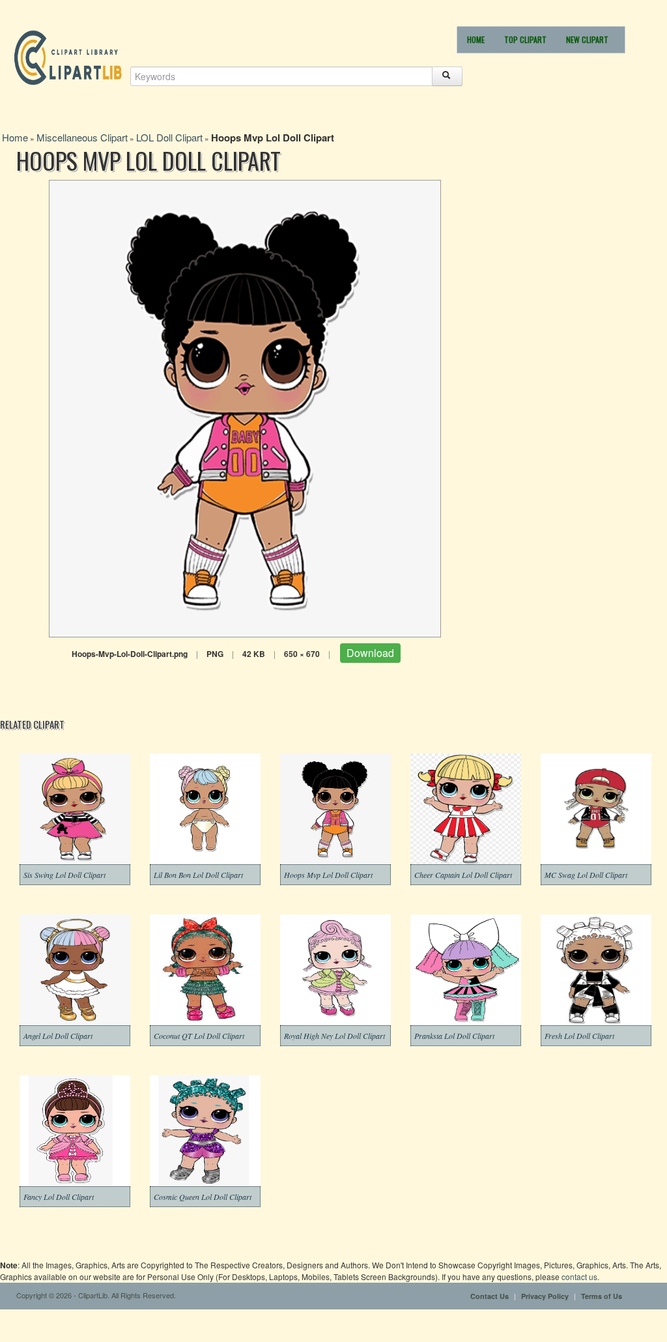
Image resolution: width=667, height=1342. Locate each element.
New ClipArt (587, 39)
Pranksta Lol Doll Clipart (454, 1035)
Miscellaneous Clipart (82, 137)
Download (370, 652)
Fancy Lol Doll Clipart (58, 1196)
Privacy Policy (545, 1296)
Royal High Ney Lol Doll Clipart (334, 1035)
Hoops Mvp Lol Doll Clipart (328, 874)
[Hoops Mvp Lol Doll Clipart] (245, 407)
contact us (579, 1276)
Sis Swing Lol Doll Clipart (64, 874)
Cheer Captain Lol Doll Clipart (463, 874)
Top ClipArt (525, 39)
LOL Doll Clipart (169, 137)
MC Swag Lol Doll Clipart (586, 874)
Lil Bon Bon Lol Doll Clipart (198, 874)
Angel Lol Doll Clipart (57, 1035)
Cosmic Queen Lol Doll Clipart (202, 1196)
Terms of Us (601, 1296)
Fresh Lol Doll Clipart (579, 1035)
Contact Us (489, 1296)
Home (476, 39)
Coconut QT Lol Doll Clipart (199, 1035)
